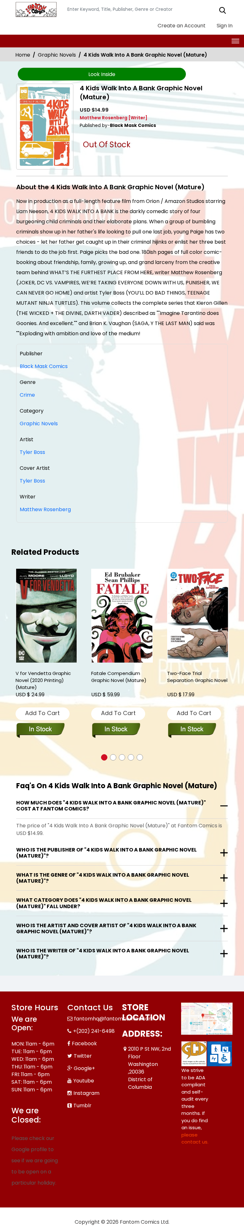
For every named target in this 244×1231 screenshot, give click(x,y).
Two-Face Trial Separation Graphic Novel (197, 677)
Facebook (84, 1043)
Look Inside (101, 74)
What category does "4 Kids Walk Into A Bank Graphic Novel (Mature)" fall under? (104, 903)
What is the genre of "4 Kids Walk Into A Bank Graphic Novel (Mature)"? (102, 878)
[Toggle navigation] (235, 41)
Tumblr (82, 1105)
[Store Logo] (35, 9)
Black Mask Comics (44, 366)
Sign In (224, 25)
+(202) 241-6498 (94, 1031)
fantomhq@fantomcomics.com (113, 1018)
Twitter (83, 1056)
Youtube (83, 1080)
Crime (27, 395)
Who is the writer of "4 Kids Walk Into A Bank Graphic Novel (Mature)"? (102, 953)
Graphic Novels (57, 55)
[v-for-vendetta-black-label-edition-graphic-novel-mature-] (46, 616)
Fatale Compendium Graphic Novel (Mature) (118, 677)
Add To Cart (42, 713)
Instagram (86, 1093)
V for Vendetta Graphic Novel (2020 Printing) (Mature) (43, 680)
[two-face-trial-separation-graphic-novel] (198, 616)
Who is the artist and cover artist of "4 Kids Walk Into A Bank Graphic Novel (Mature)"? (106, 928)
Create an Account (181, 25)
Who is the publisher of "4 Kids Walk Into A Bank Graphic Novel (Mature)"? (106, 852)
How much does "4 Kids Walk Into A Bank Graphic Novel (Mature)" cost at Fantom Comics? (111, 805)
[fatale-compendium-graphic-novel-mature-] (122, 616)
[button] (104, 757)
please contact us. (194, 1138)
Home (22, 55)
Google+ (84, 1068)
